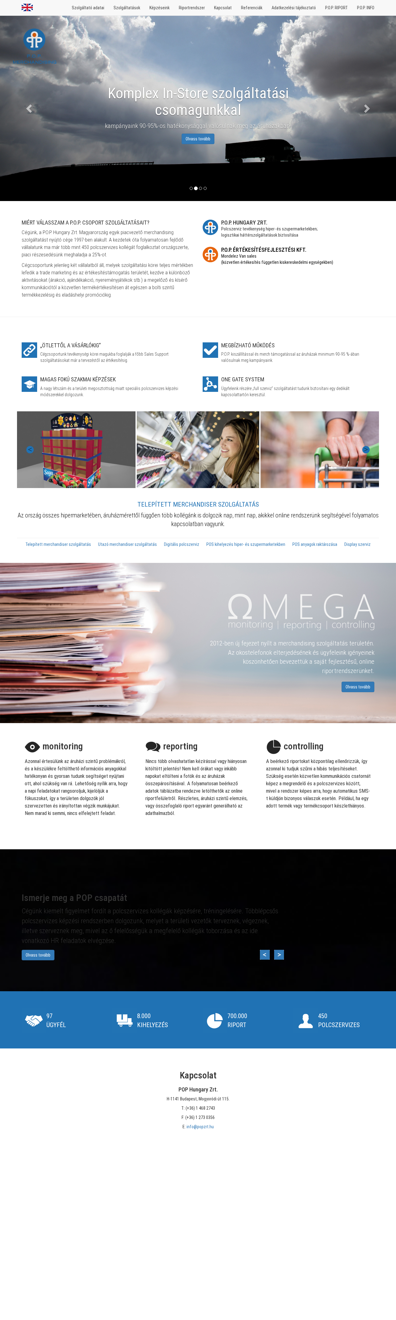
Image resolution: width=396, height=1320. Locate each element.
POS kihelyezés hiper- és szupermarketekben (246, 544)
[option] (198, 450)
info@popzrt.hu (200, 1126)
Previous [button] (30, 449)
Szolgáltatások (127, 7)
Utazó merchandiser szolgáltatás (128, 544)
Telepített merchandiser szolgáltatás (58, 544)
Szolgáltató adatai (88, 7)
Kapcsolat (223, 7)
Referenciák (251, 7)
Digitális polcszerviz (182, 544)
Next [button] (366, 449)
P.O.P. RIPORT (336, 7)
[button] (29, 108)
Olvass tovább (358, 686)
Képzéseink (159, 7)
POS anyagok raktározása (315, 544)
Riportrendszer (192, 7)
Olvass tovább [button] (198, 138)
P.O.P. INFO (365, 7)
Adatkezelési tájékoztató (294, 7)
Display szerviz (357, 544)
